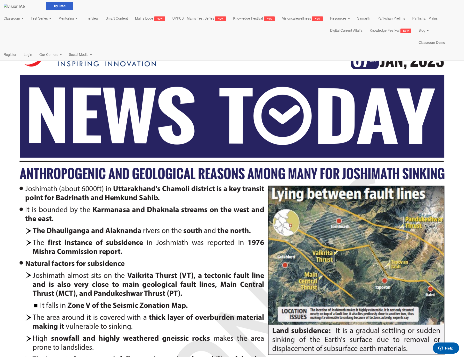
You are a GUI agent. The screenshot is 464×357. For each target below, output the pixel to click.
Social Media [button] (79, 54)
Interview (91, 18)
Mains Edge (148, 18)
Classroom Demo (432, 42)
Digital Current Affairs (346, 30)
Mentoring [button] (66, 18)
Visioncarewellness (301, 18)
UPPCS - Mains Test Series (197, 18)
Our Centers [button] (49, 54)
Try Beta (59, 6)
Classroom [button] (12, 18)
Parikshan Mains (425, 18)
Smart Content (117, 18)
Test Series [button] (40, 18)
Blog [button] (422, 30)
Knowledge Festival (252, 18)
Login (28, 54)
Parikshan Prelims (391, 18)
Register (10, 54)
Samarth (363, 18)
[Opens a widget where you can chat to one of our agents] (446, 348)
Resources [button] (339, 18)
